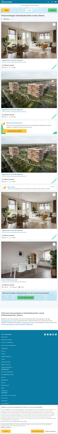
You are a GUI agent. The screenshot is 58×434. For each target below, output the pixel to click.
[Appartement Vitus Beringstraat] (29, 40)
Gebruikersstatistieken (6, 367)
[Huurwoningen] (6, 2)
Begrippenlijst (4, 380)
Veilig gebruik (4, 348)
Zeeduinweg (29, 324)
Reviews (3, 377)
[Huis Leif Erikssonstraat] (29, 260)
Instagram (48, 334)
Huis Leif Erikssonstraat (9, 280)
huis (32, 322)
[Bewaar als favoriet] (54, 24)
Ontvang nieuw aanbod (14, 131)
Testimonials (4, 400)
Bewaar (53, 10)
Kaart (29, 10)
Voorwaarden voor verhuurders (8, 395)
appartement (25, 322)
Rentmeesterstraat (19, 324)
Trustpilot (52, 186)
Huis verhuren (4, 398)
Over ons (3, 351)
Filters (6, 10)
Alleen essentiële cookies (37, 431)
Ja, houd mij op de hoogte (26, 297)
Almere (15, 320)
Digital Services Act (6, 364)
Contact (3, 359)
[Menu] (51, 1)
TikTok (50, 334)
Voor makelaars (5, 403)
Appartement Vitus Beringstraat (12, 60)
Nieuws (3, 382)
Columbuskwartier (6, 320)
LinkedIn (56, 334)
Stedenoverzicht (5, 385)
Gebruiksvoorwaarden (6, 339)
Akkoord (6, 431)
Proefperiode (4, 390)
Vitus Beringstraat (8, 324)
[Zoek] (48, 1)
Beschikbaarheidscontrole (7, 374)
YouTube (53, 334)
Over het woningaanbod (7, 372)
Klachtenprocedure (5, 362)
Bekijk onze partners (6, 427)
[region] (29, 419)
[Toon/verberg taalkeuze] (55, 1)
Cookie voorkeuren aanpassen (8, 345)
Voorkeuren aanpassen (50, 431)
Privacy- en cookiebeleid (7, 342)
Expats (2, 388)
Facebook (45, 334)
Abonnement (4, 337)
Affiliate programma (6, 356)
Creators (3, 353)
